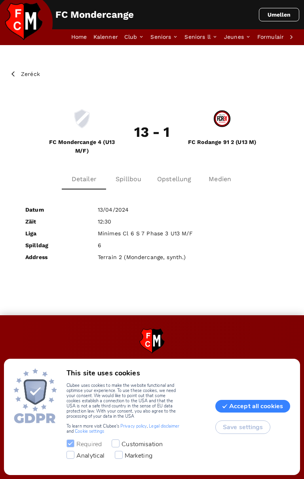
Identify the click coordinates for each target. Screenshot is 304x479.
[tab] (82, 37)
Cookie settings (89, 431)
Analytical (90, 456)
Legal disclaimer (164, 426)
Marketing (138, 456)
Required (89, 444)
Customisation (142, 444)
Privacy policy (133, 426)
